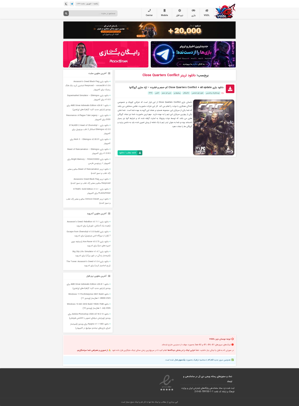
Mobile (164, 15)
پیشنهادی (177, 93)
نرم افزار (179, 15)
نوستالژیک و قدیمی (212, 93)
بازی (193, 15)
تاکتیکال (186, 93)
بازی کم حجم (166, 93)
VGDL (207, 15)
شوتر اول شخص (197, 93)
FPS (150, 93)
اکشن (157, 93)
